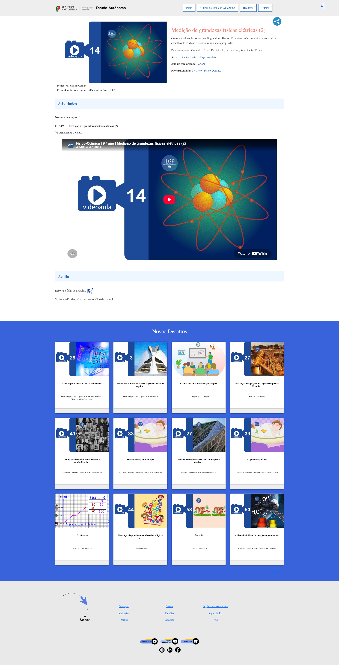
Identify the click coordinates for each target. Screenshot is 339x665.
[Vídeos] (169, 641)
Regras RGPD (215, 613)
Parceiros (169, 619)
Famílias (169, 613)
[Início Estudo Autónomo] (74, 8)
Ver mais (274, 571)
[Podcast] (190, 641)
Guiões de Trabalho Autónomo (217, 8)
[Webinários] (149, 641)
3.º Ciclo (197, 70)
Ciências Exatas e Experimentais (198, 57)
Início (189, 8)
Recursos (248, 8)
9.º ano (202, 64)
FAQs (215, 619)
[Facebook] (178, 649)
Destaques (124, 606)
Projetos (124, 619)
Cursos (265, 8)
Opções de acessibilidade (215, 606)
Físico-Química (212, 70)
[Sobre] (78, 607)
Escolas (169, 606)
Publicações (123, 613)
